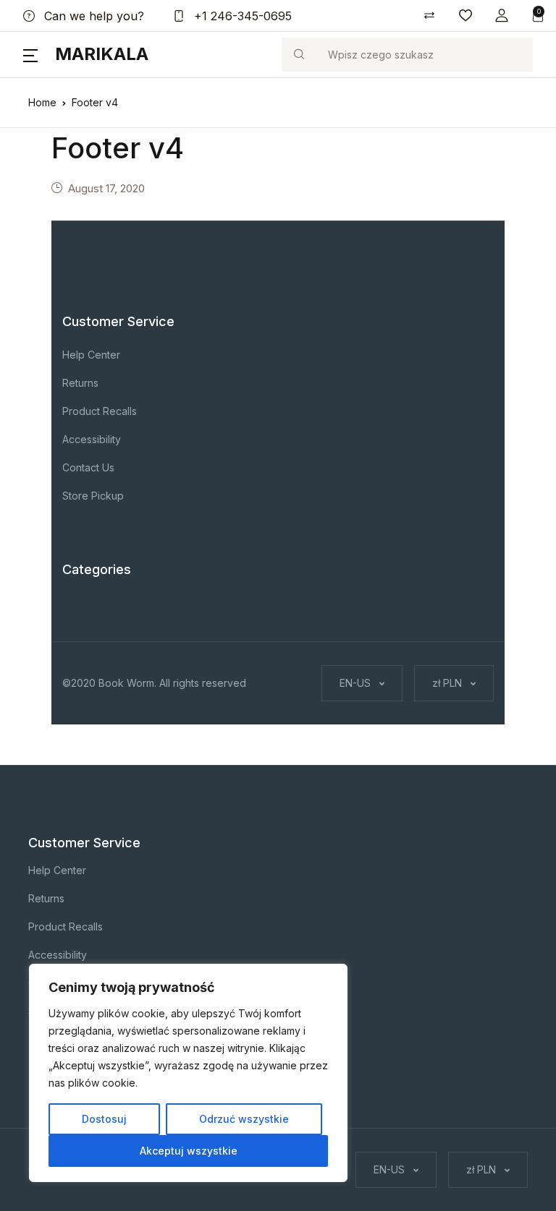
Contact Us (88, 467)
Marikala (101, 53)
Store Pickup (93, 495)
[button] (502, 15)
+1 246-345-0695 (241, 16)
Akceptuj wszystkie (188, 1150)
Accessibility (91, 439)
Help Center (91, 354)
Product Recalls (99, 411)
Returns (80, 383)
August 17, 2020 (106, 188)
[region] (188, 1073)
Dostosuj (104, 1119)
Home (42, 102)
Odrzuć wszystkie (244, 1119)
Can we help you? (92, 16)
